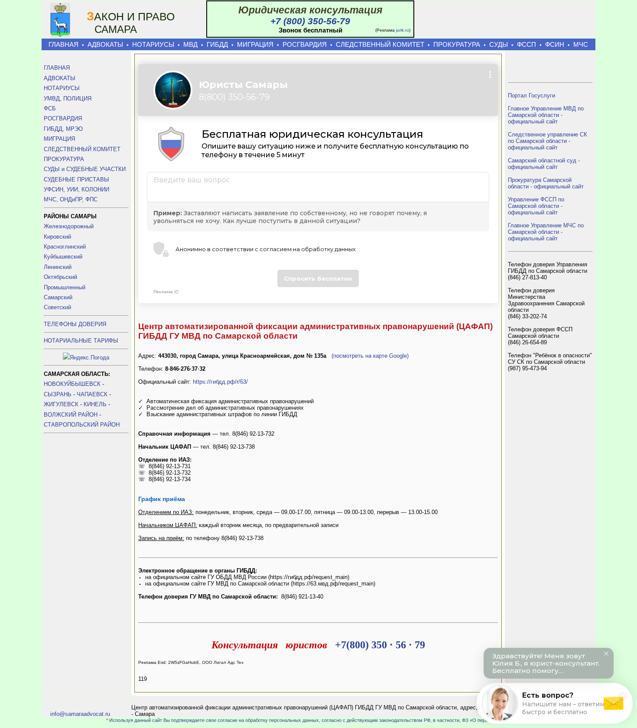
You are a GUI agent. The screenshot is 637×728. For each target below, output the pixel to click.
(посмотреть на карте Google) (370, 356)
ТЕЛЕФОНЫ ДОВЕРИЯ (75, 324)
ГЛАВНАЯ (63, 44)
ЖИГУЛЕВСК (61, 404)
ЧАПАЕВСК (92, 394)
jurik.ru (402, 30)
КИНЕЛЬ (95, 404)
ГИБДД (217, 44)
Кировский (57, 236)
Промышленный (64, 287)
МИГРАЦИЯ (255, 44)
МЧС (580, 44)
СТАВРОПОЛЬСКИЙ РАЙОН (82, 424)
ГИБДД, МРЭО (63, 129)
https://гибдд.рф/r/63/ (220, 382)
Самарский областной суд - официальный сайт (544, 163)
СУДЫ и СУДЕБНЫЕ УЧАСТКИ (85, 169)
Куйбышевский (63, 256)
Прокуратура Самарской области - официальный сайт (546, 183)
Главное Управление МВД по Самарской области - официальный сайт (546, 115)
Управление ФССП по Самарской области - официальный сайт (536, 206)
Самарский (58, 297)
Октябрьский (60, 277)
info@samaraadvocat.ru (80, 714)
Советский (57, 307)
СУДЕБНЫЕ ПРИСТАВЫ (76, 179)
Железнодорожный (69, 226)
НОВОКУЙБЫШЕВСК (72, 384)
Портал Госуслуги (531, 95)
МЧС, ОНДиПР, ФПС (71, 199)
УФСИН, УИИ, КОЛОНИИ (76, 189)
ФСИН (554, 44)
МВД (190, 44)
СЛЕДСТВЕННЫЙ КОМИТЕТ (380, 44)
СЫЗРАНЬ (58, 394)
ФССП (526, 44)
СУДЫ (498, 44)
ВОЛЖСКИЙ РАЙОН (71, 414)
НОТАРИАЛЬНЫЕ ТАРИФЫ (81, 340)
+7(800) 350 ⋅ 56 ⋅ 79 (380, 644)
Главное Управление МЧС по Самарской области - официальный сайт (546, 232)
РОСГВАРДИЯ (305, 44)
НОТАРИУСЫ (153, 44)
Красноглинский (65, 246)
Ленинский (58, 267)
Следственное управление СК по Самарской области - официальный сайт (547, 141)
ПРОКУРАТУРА (456, 44)
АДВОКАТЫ (105, 44)
